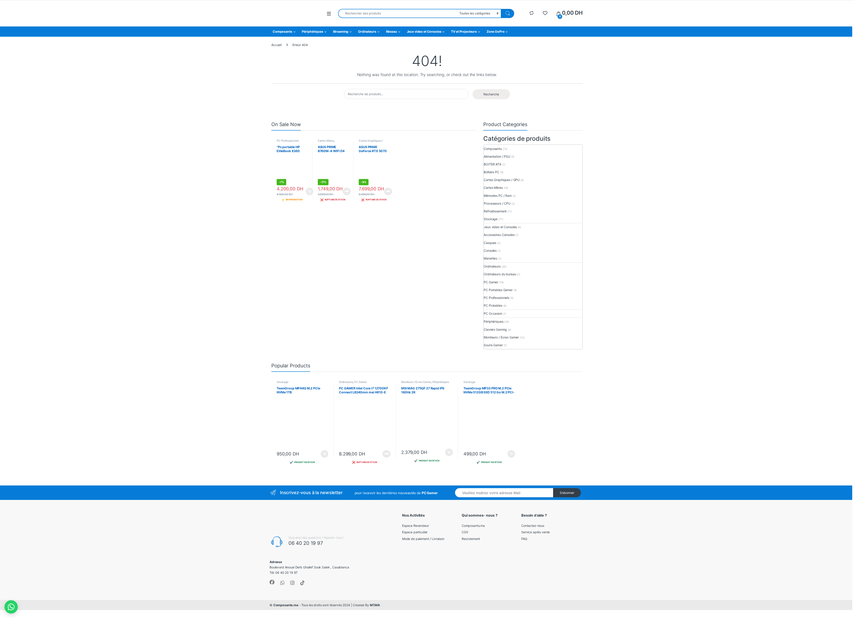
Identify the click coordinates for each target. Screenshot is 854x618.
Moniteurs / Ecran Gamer (501, 337)
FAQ (524, 539)
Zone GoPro (496, 31)
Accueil (276, 45)
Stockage (490, 219)
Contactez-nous (532, 525)
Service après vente (535, 532)
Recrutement (471, 539)
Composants (282, 31)
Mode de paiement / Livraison (423, 539)
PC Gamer (491, 282)
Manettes (490, 258)
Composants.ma (473, 525)
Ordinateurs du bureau (500, 274)
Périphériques (312, 31)
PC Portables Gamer (498, 290)
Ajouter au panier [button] (308, 191)
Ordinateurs (367, 31)
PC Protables (493, 305)
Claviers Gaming (495, 329)
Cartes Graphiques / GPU (502, 180)
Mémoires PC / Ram (498, 195)
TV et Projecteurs (464, 31)
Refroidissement (495, 211)
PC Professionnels (288, 140)
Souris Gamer (493, 345)
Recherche (491, 94)
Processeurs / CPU (497, 203)
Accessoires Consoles (499, 235)
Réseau (391, 31)
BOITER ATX (492, 164)
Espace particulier (414, 532)
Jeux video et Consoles (424, 31)
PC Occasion (493, 313)
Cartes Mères (326, 140)
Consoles (490, 250)
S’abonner (567, 493)
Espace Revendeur (415, 525)
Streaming (340, 31)
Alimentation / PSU (497, 156)
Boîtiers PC (491, 172)
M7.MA (375, 605)
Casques (490, 243)
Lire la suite (347, 191)
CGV (465, 532)
